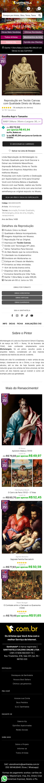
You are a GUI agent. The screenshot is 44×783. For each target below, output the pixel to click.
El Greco (22, 448)
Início (8, 20)
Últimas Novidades (33, 32)
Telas (16, 20)
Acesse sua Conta (22, 698)
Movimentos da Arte (33, 37)
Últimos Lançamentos (22, 684)
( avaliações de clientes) (23, 108)
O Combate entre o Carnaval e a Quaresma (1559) (22, 606)
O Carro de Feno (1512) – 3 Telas (22, 492)
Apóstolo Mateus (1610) (22, 451)
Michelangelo (30, 23)
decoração (12, 210)
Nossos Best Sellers (22, 679)
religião (30, 213)
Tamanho (23, 116)
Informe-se (22, 749)
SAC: (22, 764)
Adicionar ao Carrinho (23, 144)
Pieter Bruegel (22, 603)
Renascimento (14, 23)
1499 (15, 219)
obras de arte (20, 213)
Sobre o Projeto (22, 744)
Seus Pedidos (22, 702)
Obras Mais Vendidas (11, 32)
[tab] (5, 323)
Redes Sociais (22, 730)
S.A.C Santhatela (22, 707)
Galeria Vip (11, 42)
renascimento (8, 215)
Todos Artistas (11, 37)
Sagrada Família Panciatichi (22, 559)
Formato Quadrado (26, 210)
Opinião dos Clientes (33, 42)
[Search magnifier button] (39, 15)
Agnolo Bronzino (22, 557)
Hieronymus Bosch (22, 490)
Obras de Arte (29, 20)
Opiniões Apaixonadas (22, 725)
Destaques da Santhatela (22, 675)
